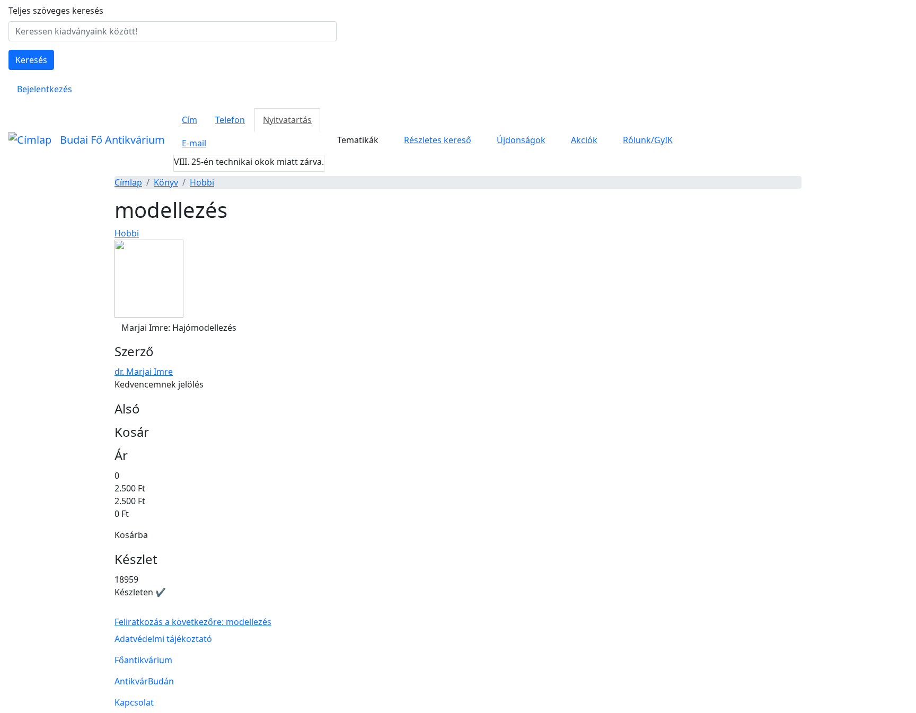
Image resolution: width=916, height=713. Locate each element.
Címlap (128, 182)
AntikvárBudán (144, 681)
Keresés (31, 60)
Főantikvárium (143, 660)
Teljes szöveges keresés (55, 10)
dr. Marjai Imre (143, 371)
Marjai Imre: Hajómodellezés (178, 327)
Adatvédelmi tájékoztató (163, 639)
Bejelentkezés (44, 89)
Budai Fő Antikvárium (112, 140)
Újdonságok (521, 140)
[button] (148, 277)
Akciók (584, 140)
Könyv (166, 182)
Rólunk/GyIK (648, 140)
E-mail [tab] (194, 143)
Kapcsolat (134, 702)
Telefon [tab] (230, 120)
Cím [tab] (189, 120)
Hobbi (202, 182)
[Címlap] (29, 140)
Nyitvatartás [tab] (287, 120)
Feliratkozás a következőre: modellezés (192, 622)
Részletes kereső (437, 140)
